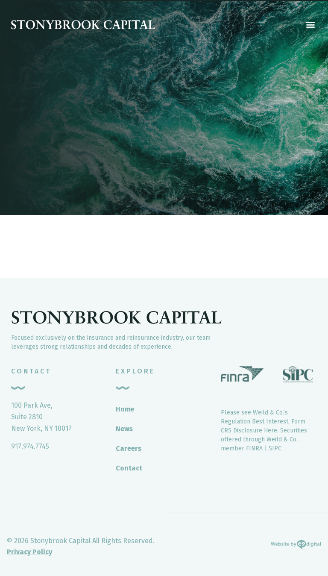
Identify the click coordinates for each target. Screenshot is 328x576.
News (124, 429)
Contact (129, 468)
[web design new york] (295, 546)
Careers (128, 448)
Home (125, 409)
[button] (310, 24)
